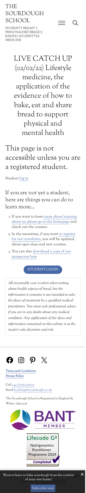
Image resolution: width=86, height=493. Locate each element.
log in (23, 178)
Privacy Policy (15, 376)
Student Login (43, 269)
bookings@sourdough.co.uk (33, 390)
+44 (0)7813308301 (23, 385)
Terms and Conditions (21, 371)
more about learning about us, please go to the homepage (44, 219)
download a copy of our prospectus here (41, 254)
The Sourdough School (24, 14)
